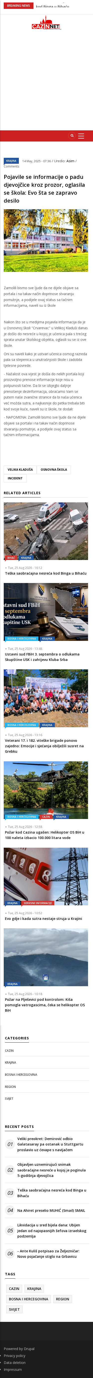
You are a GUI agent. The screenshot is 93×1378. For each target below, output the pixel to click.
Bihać (11, 558)
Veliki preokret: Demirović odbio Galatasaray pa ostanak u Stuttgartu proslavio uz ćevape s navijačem (50, 1144)
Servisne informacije (38, 903)
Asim (70, 161)
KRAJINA (11, 161)
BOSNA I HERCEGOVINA (21, 638)
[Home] (47, 22)
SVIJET (9, 1099)
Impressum (13, 1369)
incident (15, 478)
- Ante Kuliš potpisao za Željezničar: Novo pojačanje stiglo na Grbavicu (48, 1254)
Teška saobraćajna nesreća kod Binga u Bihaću (51, 1193)
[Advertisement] (46, 82)
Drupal (29, 1348)
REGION (10, 1087)
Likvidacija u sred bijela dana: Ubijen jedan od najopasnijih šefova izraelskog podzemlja (51, 1230)
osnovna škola (54, 469)
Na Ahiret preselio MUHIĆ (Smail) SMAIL (51, 1210)
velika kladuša (20, 469)
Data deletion (15, 1362)
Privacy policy (14, 1355)
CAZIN (46, 816)
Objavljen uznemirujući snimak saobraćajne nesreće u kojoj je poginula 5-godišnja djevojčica (51, 1170)
